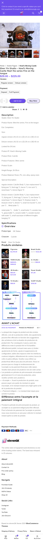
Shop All (5, 495)
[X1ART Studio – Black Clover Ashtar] (25, 285)
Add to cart (17, 101)
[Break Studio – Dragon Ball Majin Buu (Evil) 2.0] (25, 253)
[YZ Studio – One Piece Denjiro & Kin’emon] (5, 285)
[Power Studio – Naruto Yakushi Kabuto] (25, 274)
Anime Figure (12, 66)
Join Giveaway (7, 488)
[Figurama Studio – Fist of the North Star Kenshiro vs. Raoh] (5, 253)
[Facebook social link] (18, 109)
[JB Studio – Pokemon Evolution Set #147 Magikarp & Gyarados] (5, 274)
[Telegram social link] (26, 109)
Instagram (5, 505)
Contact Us (5, 467)
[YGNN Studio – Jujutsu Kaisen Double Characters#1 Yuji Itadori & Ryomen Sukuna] (5, 264)
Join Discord (6, 516)
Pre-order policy (7, 471)
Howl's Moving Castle (28, 66)
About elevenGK (7, 464)
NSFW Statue (6, 491)
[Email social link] (23, 109)
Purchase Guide (7, 485)
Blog (3, 474)
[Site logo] (21, 13)
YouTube (5, 512)
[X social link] (21, 109)
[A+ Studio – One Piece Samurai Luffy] (25, 264)
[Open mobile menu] (4, 13)
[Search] (33, 13)
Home (2, 66)
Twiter (4, 509)
